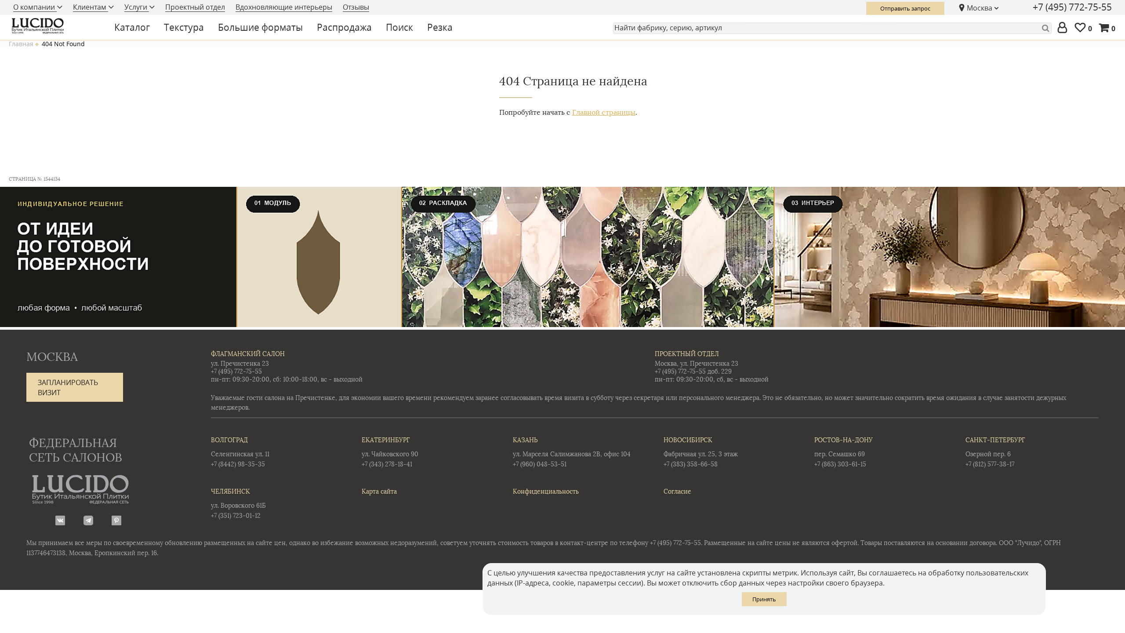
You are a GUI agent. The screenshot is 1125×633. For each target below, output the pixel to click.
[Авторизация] (1064, 27)
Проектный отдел (195, 7)
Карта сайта (379, 491)
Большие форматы (260, 27)
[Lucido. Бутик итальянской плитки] (54, 26)
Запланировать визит (68, 387)
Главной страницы (603, 112)
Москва (979, 8)
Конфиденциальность (546, 491)
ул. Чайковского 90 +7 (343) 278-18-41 (390, 452)
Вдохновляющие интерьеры (284, 7)
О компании (35, 7)
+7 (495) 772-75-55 (1072, 7)
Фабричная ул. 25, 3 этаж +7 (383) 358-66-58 (701, 452)
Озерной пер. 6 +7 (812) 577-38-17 (995, 452)
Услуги (136, 7)
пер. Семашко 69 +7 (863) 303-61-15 (843, 452)
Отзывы (356, 7)
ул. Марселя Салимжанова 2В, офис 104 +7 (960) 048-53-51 (572, 452)
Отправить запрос (905, 8)
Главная (21, 43)
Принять (764, 599)
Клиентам (90, 7)
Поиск (399, 27)
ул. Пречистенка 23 (240, 363)
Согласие (677, 491)
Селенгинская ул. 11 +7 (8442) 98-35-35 (240, 452)
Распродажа (344, 27)
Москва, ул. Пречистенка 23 (696, 363)
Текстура (184, 27)
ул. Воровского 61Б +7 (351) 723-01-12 (238, 504)
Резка (440, 27)
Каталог (132, 27)
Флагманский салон (248, 354)
